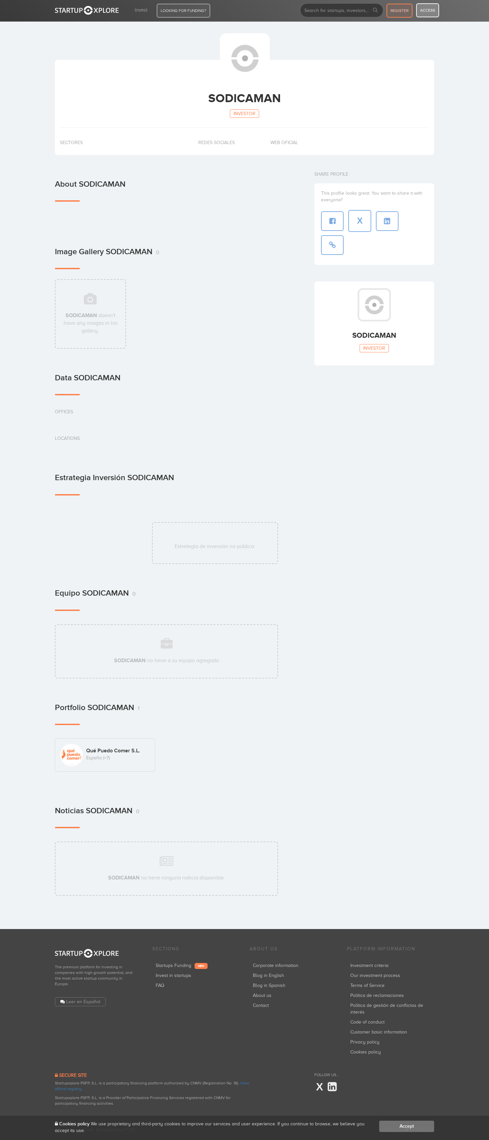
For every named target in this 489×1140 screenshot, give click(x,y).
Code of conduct (367, 1022)
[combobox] (341, 10)
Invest (141, 10)
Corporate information (275, 965)
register (399, 10)
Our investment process (375, 975)
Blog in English (268, 975)
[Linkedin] (332, 1087)
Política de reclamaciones (377, 995)
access (427, 10)
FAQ (160, 985)
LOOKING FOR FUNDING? (183, 10)
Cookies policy (365, 1051)
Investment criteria (369, 965)
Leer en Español (83, 1001)
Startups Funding (180, 965)
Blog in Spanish (269, 985)
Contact (261, 1005)
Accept (407, 1126)
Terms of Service (367, 985)
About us (262, 995)
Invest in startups (173, 975)
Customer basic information (378, 1032)
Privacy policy (365, 1042)
